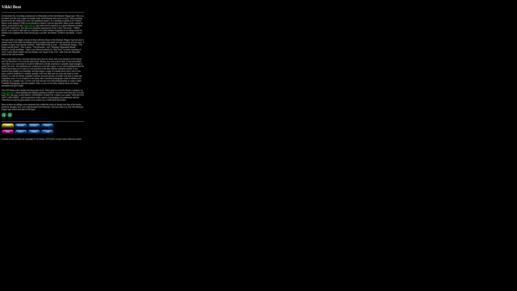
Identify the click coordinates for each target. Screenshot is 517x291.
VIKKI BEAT (29, 25)
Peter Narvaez (7, 92)
